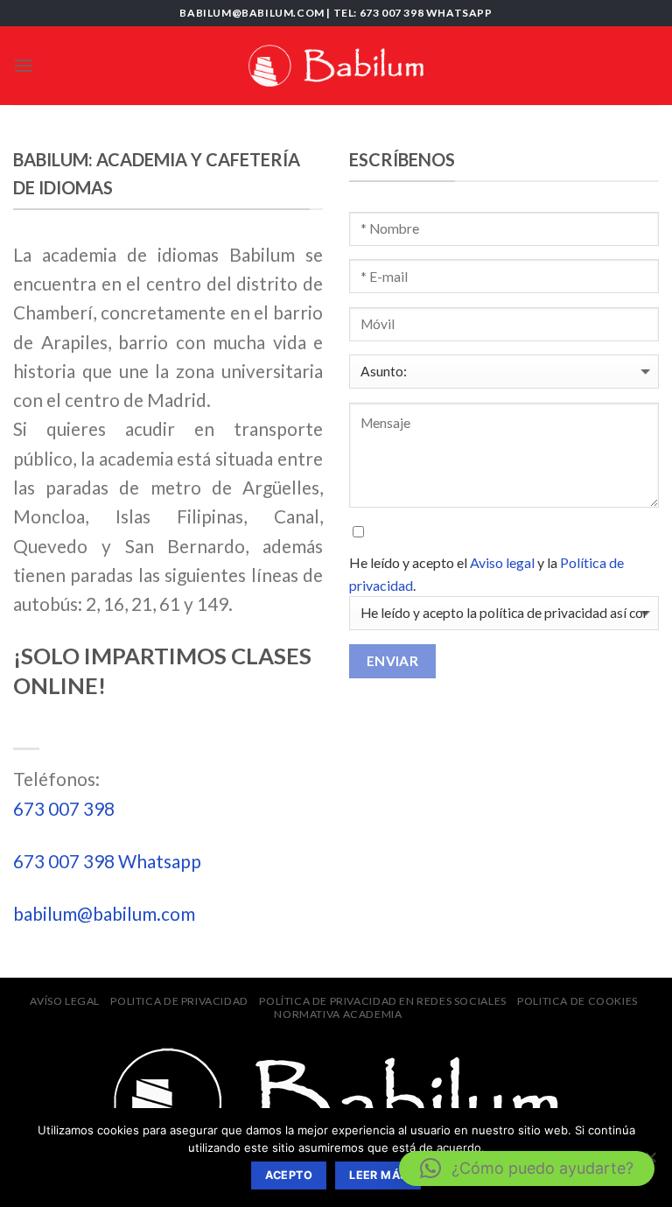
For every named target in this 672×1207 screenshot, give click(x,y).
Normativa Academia (338, 1014)
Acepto (288, 1175)
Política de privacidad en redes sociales (382, 1000)
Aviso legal (503, 562)
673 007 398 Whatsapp (107, 861)
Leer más (378, 1175)
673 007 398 (64, 808)
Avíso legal (65, 1000)
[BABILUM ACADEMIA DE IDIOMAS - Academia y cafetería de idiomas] (336, 66)
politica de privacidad (179, 1000)
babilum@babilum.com (104, 913)
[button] (526, 1168)
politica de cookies (577, 1000)
